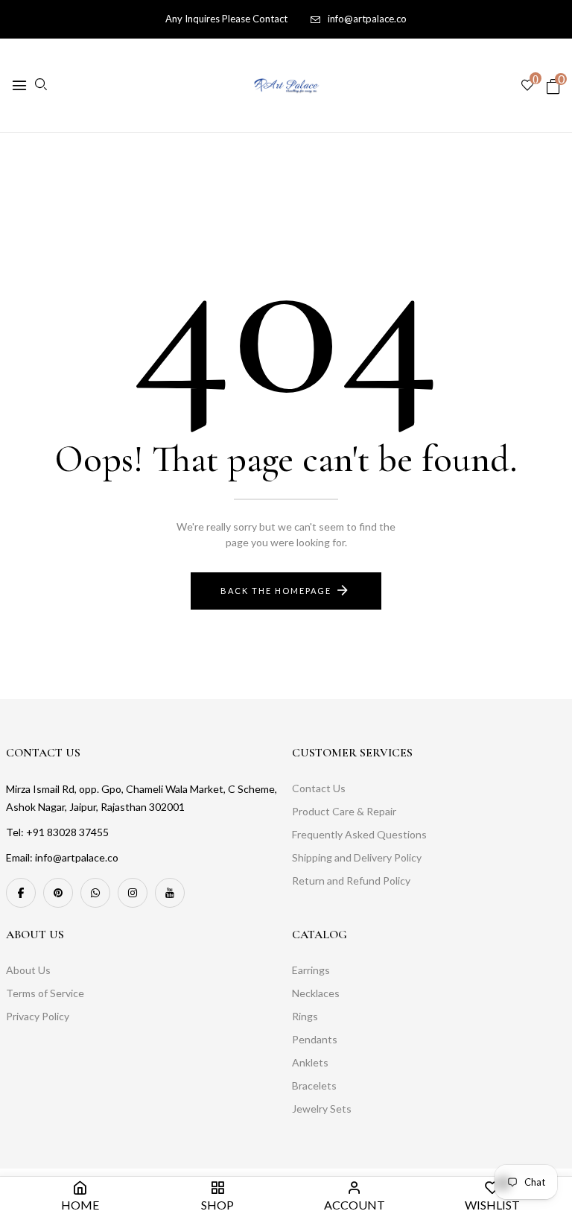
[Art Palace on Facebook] (21, 893)
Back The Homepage (275, 590)
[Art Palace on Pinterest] (58, 893)
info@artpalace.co (367, 19)
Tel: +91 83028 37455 (57, 832)
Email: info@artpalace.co (62, 857)
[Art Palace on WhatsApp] (95, 893)
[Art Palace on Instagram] (132, 893)
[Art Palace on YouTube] (170, 893)
